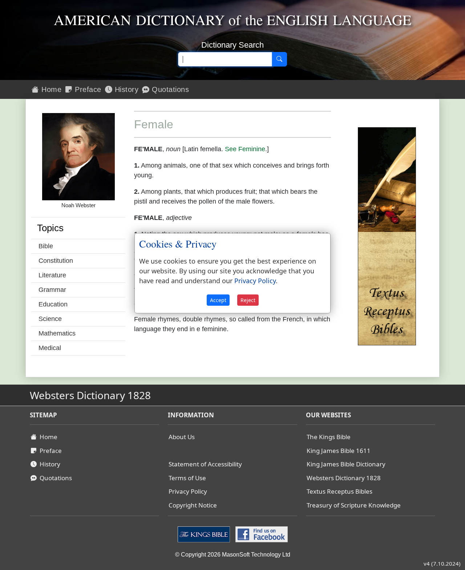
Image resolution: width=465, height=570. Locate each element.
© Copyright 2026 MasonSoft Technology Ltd (232, 554)
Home (50, 89)
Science (50, 318)
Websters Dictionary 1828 (344, 478)
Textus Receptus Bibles (339, 491)
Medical (50, 348)
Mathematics (57, 333)
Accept (218, 300)
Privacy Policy (188, 491)
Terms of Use (187, 478)
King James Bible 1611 (339, 450)
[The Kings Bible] (205, 534)
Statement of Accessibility (205, 464)
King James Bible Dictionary (346, 464)
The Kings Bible (329, 437)
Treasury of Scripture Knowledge (354, 505)
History (125, 89)
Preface (87, 89)
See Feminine (245, 149)
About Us (182, 437)
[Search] (279, 59)
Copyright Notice (193, 505)
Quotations (169, 89)
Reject (247, 300)
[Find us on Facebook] (261, 534)
